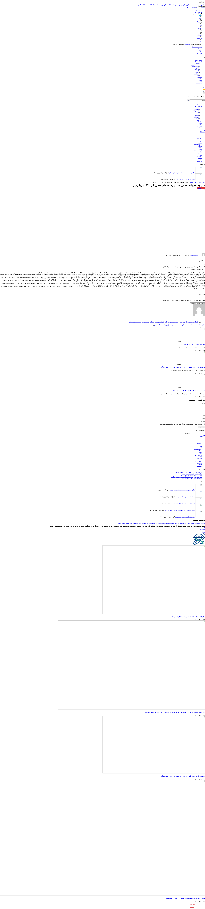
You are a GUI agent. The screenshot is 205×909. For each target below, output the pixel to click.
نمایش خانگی (195, 66)
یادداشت (196, 74)
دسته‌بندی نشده (134, 523)
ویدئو (200, 51)
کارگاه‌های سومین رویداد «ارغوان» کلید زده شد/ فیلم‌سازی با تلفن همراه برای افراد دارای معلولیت (174, 712)
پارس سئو (192, 907)
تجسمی (197, 69)
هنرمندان (199, 158)
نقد (198, 75)
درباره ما (199, 53)
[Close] (204, 264)
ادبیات (197, 70)
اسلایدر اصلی (125, 523)
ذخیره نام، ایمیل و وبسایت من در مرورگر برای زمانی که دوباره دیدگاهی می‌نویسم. (181, 424)
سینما (197, 63)
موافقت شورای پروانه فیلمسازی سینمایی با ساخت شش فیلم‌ (185, 898)
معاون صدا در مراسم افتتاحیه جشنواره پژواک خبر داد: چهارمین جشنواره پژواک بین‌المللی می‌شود (179, 324)
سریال (200, 146)
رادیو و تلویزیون (195, 64)
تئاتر (197, 67)
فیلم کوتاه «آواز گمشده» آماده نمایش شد (147, 5)
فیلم (200, 152)
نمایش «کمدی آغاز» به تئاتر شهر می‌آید (168, 5)
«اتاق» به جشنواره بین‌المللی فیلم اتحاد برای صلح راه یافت (186, 477)
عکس (200, 50)
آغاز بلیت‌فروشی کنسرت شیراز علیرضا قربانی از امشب (187, 616)
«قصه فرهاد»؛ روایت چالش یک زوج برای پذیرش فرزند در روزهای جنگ (183, 367)
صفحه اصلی (198, 10)
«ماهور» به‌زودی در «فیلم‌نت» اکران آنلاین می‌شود (192, 5)
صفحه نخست (198, 60)
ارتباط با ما (199, 54)
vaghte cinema (194, 255)
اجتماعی (199, 48)
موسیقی (196, 72)
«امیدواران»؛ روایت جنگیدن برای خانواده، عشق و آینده (188, 390)
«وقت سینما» (187, 44)
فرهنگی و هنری (198, 12)
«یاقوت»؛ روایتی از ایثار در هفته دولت (193, 344)
